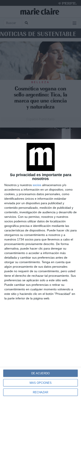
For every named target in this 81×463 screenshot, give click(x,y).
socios (37, 184)
